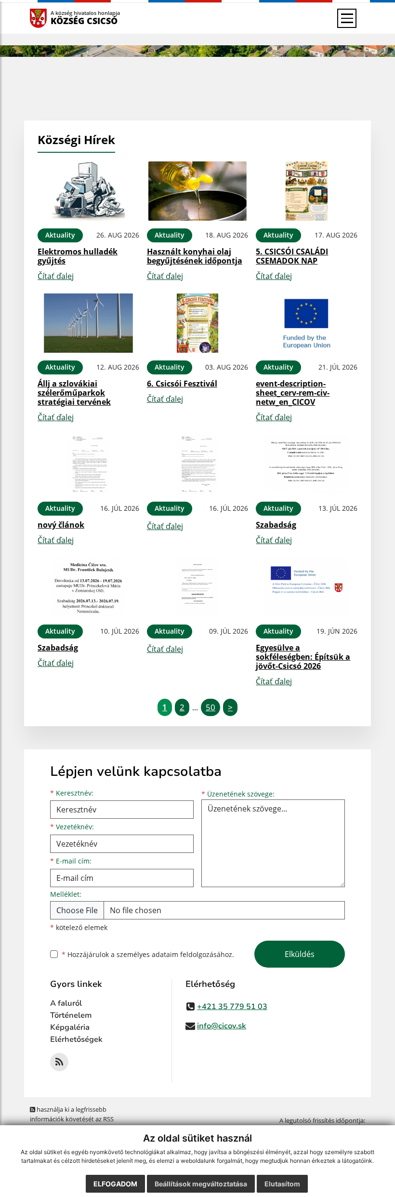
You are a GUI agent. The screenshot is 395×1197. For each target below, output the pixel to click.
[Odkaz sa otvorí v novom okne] (59, 1062)
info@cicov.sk (221, 1026)
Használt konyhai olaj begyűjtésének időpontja (194, 256)
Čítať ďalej (56, 276)
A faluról (66, 1003)
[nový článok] (88, 464)
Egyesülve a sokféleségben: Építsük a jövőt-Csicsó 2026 (303, 656)
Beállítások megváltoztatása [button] (201, 1184)
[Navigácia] (346, 18)
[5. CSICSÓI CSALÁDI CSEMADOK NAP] (306, 191)
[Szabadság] (306, 464)
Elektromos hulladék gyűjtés (78, 256)
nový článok (61, 524)
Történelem (71, 1015)
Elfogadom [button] (115, 1184)
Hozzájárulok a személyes (148, 954)
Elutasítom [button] (282, 1184)
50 (210, 707)
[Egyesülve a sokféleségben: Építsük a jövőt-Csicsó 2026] (306, 587)
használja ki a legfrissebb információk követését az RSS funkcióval (72, 1118)
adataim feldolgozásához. (193, 954)
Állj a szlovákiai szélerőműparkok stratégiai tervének (74, 392)
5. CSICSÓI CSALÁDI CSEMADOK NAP (292, 256)
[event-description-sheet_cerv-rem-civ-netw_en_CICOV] (306, 323)
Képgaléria (70, 1027)
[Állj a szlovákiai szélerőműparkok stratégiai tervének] (88, 323)
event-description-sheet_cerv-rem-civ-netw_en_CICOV (292, 392)
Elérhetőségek (76, 1039)
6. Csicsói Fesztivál (182, 383)
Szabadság (276, 524)
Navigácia (52, 18)
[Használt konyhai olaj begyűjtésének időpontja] (198, 191)
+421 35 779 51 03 (232, 1006)
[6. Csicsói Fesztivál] (198, 323)
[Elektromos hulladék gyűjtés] (88, 191)
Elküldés (300, 954)
